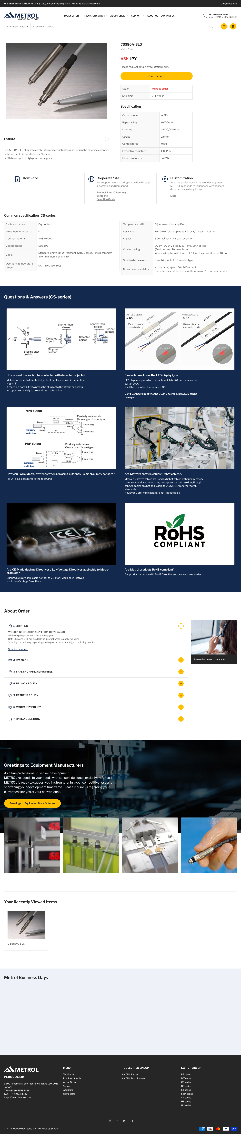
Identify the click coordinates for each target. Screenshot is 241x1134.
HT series (186, 1101)
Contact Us (168, 15)
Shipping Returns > (18, 649)
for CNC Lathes (130, 1074)
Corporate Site (229, 3)
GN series (186, 1105)
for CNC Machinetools (133, 1078)
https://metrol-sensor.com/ (18, 1097)
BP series (186, 1086)
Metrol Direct (127, 49)
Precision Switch (94, 15)
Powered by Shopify (48, 1128)
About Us (152, 15)
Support (136, 15)
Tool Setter (71, 15)
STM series (187, 1093)
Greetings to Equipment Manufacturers (32, 803)
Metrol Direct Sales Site (25, 1128)
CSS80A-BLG (16, 943)
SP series (186, 1097)
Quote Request (156, 76)
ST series (186, 1089)
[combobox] (123, 26)
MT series (186, 1078)
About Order (118, 15)
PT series (186, 1074)
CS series (186, 1082)
